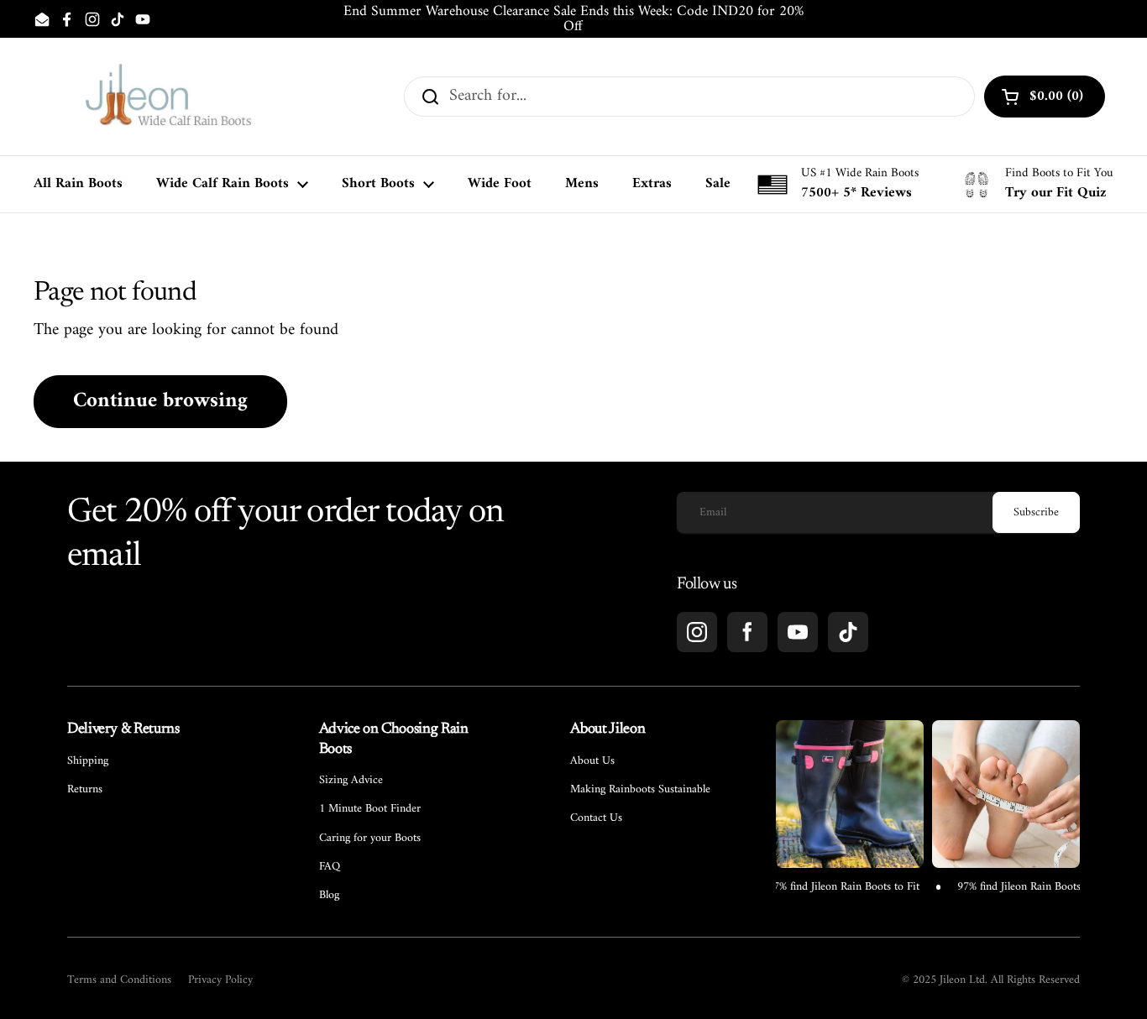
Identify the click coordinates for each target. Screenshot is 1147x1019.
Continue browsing (160, 401)
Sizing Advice (351, 780)
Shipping (87, 761)
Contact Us (596, 818)
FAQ (329, 867)
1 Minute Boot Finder (370, 809)
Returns (84, 789)
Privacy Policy (220, 980)
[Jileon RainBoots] (168, 96)
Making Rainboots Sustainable (640, 789)
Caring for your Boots (370, 838)
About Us (592, 761)
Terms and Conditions (119, 980)
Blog (329, 895)
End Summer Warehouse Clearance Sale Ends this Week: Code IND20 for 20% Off (573, 19)
